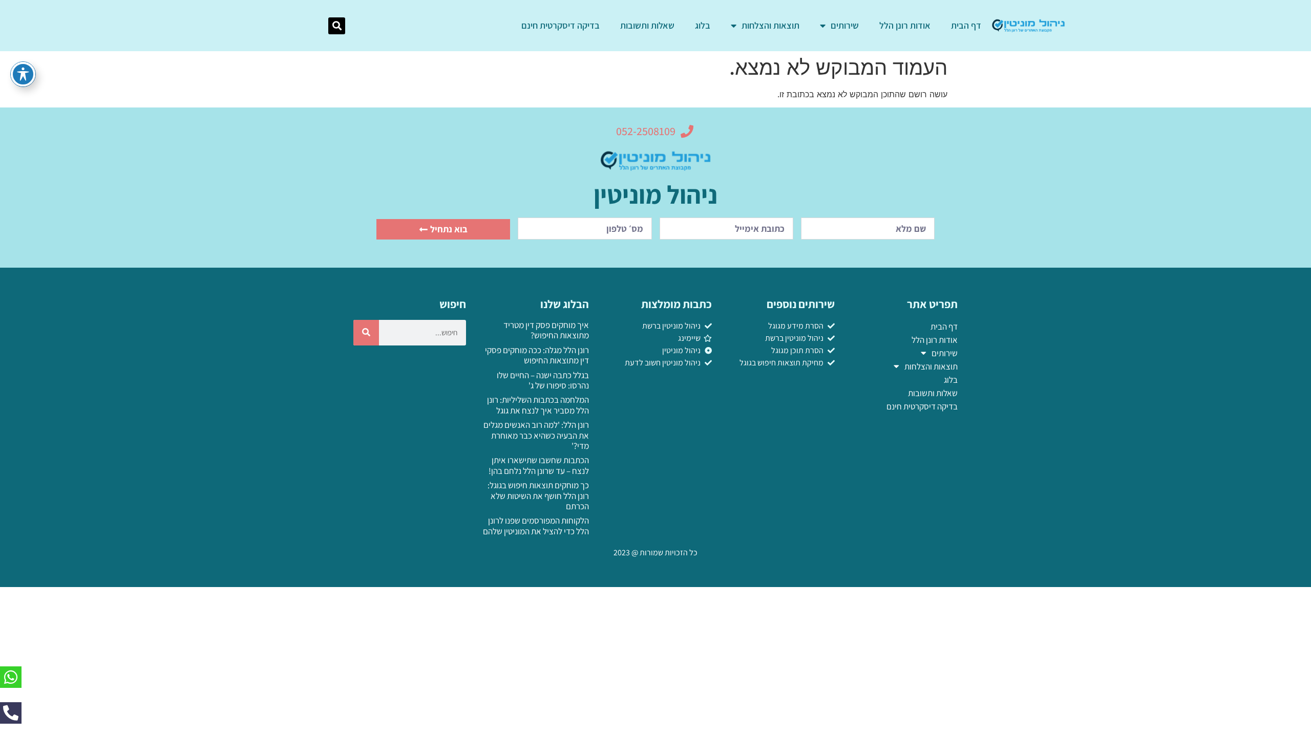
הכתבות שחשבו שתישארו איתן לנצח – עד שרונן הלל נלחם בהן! (539, 465)
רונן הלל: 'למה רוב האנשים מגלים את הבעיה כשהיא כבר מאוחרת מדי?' (536, 435)
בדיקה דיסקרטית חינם (560, 25)
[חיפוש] (366, 332)
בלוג (702, 25)
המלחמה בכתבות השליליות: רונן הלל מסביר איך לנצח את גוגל (538, 405)
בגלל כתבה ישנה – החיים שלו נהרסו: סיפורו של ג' (543, 380)
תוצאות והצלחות (770, 25)
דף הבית (966, 25)
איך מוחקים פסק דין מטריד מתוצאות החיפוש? (546, 330)
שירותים (845, 25)
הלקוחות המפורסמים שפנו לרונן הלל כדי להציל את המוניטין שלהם (536, 525)
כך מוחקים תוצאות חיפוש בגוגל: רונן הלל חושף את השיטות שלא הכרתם (538, 496)
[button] (336, 25)
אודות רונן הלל (905, 25)
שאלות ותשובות (647, 25)
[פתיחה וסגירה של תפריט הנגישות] (23, 74)
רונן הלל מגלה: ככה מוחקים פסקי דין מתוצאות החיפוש (537, 355)
